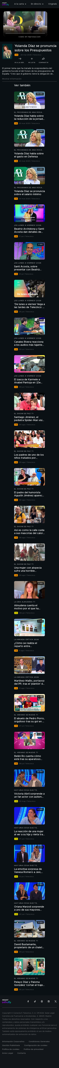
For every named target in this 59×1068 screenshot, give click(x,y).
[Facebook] (28, 1001)
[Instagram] (48, 1001)
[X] (55, 1001)
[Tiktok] (35, 1001)
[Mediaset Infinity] (5, 4)
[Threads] (42, 1001)
